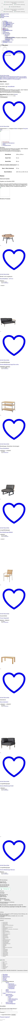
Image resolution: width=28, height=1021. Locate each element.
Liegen (4, 938)
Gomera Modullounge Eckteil (6, 785)
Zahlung (4, 964)
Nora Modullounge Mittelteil (6, 532)
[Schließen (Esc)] (4, 1019)
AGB (3, 962)
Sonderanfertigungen (7, 41)
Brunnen (10, 996)
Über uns (5, 978)
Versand (4, 965)
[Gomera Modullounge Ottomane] (8, 835)
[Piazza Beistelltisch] (8, 413)
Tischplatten (5, 951)
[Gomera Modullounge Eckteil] (8, 751)
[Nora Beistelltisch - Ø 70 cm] (8, 244)
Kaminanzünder (5, 937)
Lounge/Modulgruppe (8, 30)
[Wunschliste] (0, 245)
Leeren (16, 94)
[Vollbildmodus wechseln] (1, 1019)
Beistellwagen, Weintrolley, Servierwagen (10, 929)
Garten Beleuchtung (6, 933)
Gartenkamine (5, 934)
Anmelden (13, 1014)
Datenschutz (5, 963)
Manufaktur (5, 974)
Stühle (4, 946)
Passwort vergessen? (5, 1017)
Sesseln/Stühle (5, 942)
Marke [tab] (4, 144)
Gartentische (5, 935)
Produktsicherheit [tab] (7, 145)
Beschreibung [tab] (6, 141)
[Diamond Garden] (5, 139)
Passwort (2, 1012)
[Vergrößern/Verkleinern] (0, 1019)
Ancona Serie (5, 922)
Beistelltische (5, 928)
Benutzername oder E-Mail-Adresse (8, 1008)
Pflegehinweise (6, 976)
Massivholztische (6, 940)
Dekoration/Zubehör (6, 931)
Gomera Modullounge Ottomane (7, 869)
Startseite (2, 45)
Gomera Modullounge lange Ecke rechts (9, 364)
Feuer (4, 932)
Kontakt (4, 968)
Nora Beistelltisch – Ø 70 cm (6, 278)
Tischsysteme (5, 952)
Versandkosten (11, 86)
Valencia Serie (5, 953)
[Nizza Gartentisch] (8, 667)
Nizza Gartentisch (4, 702)
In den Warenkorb (4, 97)
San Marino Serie (6, 941)
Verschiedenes (5, 955)
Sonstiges (4, 944)
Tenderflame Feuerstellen (7, 947)
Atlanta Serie (5, 923)
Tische (5, 21)
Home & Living (5, 936)
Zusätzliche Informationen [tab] (9, 143)
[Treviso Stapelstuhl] (8, 583)
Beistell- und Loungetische (8, 927)
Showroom (5, 975)
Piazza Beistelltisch (4, 448)
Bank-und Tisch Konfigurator (8, 925)
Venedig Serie (5, 954)
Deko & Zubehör (6, 930)
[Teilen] (3, 1019)
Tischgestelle (9, 26)
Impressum (5, 967)
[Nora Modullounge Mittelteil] (8, 497)
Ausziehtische (5, 924)
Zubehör (4, 956)
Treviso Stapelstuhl (4, 618)
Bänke (6, 45)
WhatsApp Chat (6, 889)
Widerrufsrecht (5, 966)
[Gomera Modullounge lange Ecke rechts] (8, 329)
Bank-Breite (3, 94)
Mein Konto (5, 961)
